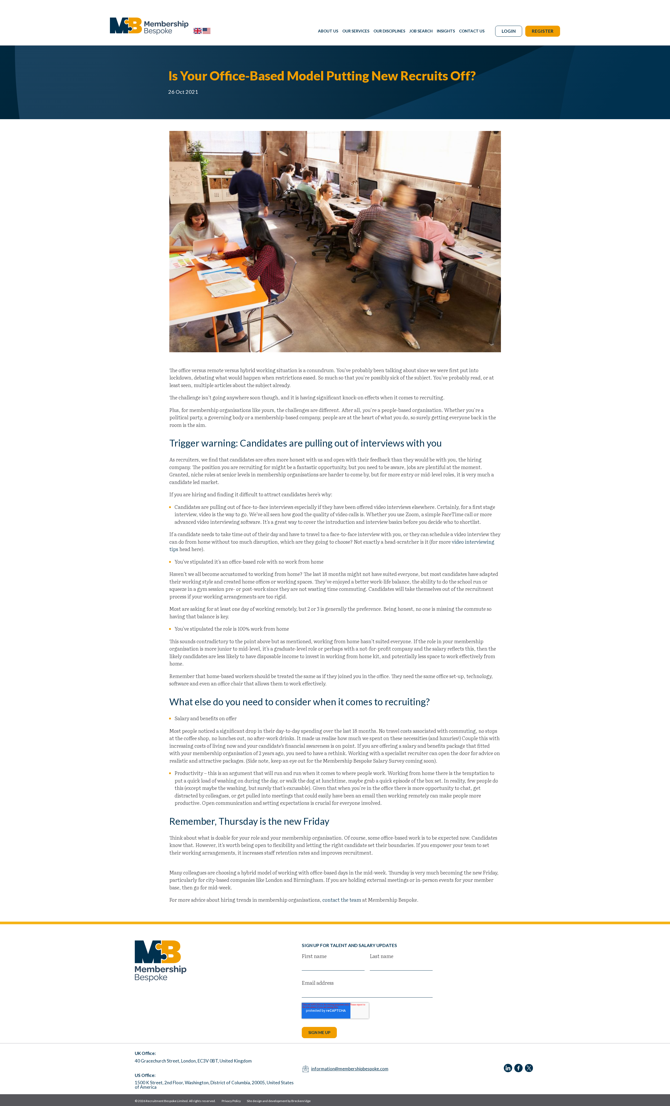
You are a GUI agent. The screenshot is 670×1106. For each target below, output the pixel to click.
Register (543, 31)
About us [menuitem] (328, 31)
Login (509, 31)
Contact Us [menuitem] (471, 31)
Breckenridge (301, 1101)
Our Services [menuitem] (355, 31)
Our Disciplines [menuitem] (389, 31)
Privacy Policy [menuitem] (231, 1101)
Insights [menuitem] (446, 31)
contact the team (341, 899)
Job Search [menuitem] (421, 31)
